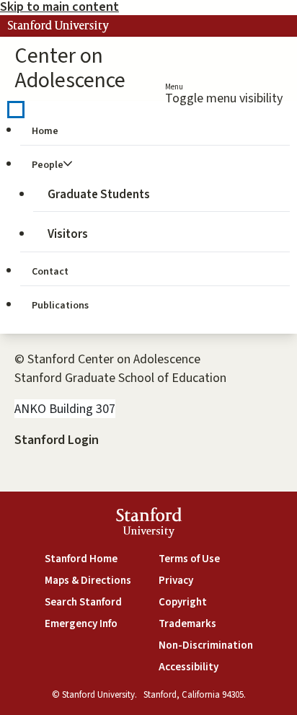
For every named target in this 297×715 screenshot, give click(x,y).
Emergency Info (81, 623)
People (47, 165)
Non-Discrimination (206, 645)
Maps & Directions (88, 580)
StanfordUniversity (149, 524)
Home (45, 131)
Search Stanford (83, 602)
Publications (60, 305)
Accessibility (188, 667)
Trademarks (187, 623)
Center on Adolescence (69, 69)
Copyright (183, 602)
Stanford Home (81, 559)
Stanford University (58, 26)
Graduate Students (99, 194)
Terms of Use (189, 559)
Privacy (176, 580)
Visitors (68, 234)
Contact (50, 272)
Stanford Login (56, 440)
